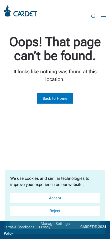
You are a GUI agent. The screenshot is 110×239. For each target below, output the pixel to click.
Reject (55, 210)
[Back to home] (21, 11)
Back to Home (55, 98)
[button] (93, 16)
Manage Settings (55, 223)
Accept (55, 198)
